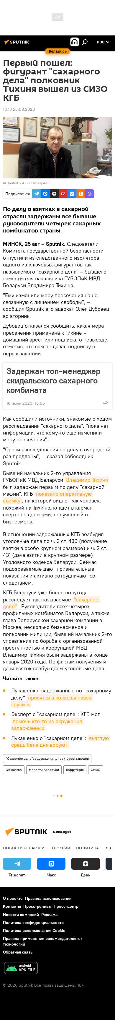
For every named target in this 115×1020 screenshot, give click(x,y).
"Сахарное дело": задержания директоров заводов (47, 758)
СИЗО (96, 769)
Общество (14, 769)
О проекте (13, 898)
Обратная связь (17, 952)
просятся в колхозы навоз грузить (52, 701)
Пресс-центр (66, 906)
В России (60, 847)
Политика (87, 847)
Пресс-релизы (37, 906)
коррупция (75, 769)
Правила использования (48, 898)
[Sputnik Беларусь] (17, 44)
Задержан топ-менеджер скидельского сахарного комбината (53, 380)
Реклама (49, 914)
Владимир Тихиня (87, 479)
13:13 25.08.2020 (19, 109)
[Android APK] (21, 968)
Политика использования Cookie (34, 930)
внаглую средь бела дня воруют (60, 741)
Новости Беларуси (44, 769)
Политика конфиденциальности (33, 922)
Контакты (12, 906)
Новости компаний (21, 914)
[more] (105, 403)
